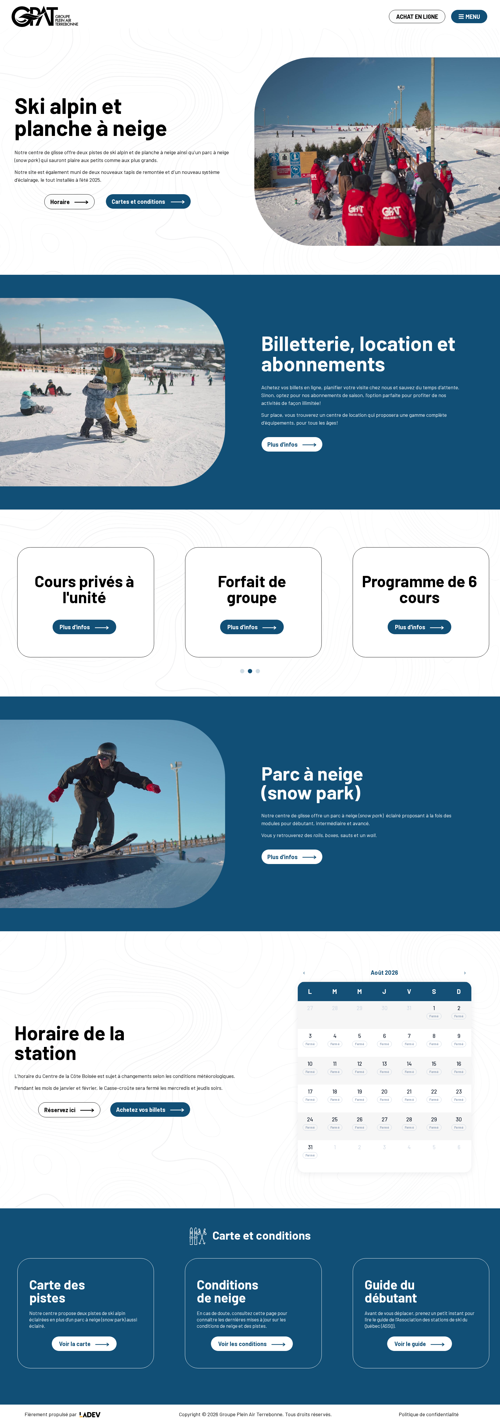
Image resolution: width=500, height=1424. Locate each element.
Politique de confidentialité (429, 1414)
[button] (242, 671)
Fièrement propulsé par (51, 1414)
